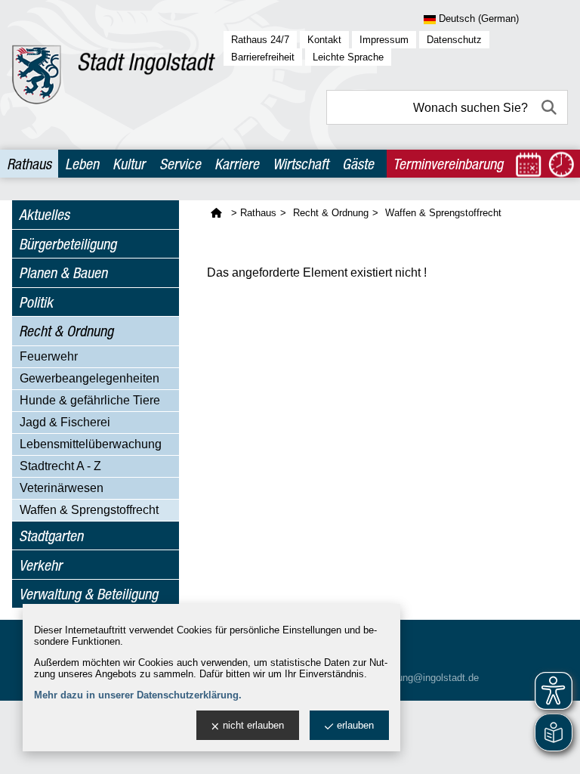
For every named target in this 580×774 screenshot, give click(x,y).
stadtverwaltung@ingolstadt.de (411, 677)
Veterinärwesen (61, 487)
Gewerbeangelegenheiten (89, 378)
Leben (82, 163)
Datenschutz (454, 39)
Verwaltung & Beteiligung (88, 593)
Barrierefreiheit (263, 57)
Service (180, 163)
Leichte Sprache (348, 57)
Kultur (129, 163)
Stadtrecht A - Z (60, 466)
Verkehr (40, 565)
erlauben (355, 725)
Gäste (358, 163)
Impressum (384, 39)
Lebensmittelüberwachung (91, 444)
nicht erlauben (253, 725)
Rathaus (29, 163)
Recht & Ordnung (66, 330)
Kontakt (324, 39)
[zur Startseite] (113, 74)
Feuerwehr (49, 356)
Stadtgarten (51, 535)
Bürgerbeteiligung (67, 243)
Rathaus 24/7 (260, 39)
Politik (36, 302)
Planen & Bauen (63, 272)
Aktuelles (44, 214)
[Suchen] (550, 107)
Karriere (236, 163)
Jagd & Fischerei (65, 422)
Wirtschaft (301, 163)
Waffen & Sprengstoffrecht (89, 509)
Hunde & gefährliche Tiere (90, 400)
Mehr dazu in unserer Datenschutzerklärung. (138, 695)
